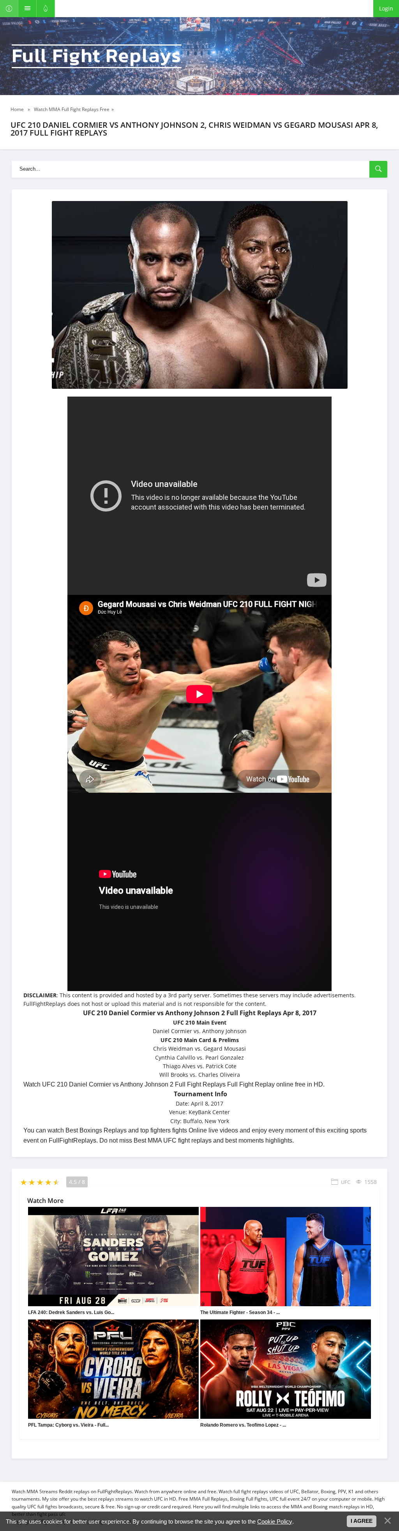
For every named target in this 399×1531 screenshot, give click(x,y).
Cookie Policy (274, 1521)
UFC (345, 1181)
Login (386, 8)
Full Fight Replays (97, 56)
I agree (362, 1521)
